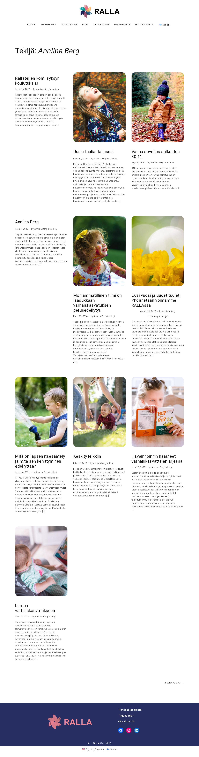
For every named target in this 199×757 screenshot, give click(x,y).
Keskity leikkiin (87, 456)
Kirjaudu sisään (144, 25)
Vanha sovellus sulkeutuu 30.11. (156, 154)
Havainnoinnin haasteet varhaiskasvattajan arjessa (157, 459)
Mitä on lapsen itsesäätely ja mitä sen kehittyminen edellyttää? (40, 461)
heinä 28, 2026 (22, 89)
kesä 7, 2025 (21, 229)
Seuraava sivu (174, 682)
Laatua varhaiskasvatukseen (35, 608)
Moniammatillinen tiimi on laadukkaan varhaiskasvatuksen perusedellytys (97, 303)
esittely (53, 229)
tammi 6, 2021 (22, 472)
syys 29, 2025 (80, 158)
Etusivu (31, 25)
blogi (112, 316)
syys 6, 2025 (138, 162)
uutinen (55, 89)
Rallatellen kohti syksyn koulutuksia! (37, 81)
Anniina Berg (42, 89)
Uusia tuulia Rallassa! (93, 151)
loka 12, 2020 (80, 463)
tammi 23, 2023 (148, 311)
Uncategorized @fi (159, 316)
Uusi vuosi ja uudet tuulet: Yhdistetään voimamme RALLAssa (156, 300)
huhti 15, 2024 (80, 316)
